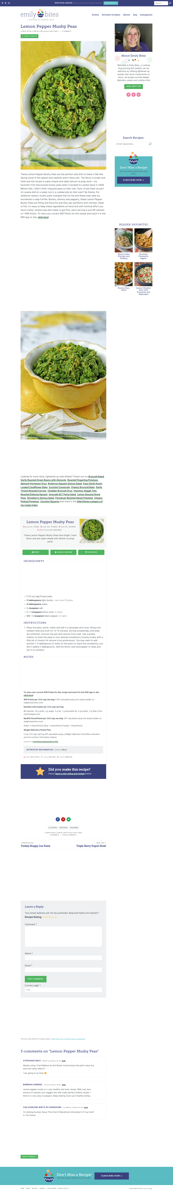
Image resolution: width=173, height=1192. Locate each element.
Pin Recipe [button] (92, 552)
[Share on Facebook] (58, 819)
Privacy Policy (63, 1188)
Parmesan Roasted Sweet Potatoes (74, 498)
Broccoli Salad (96, 476)
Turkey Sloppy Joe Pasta (35, 844)
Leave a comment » (69, 835)
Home (95, 14)
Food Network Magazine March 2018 (45, 741)
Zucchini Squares (49, 501)
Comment (31, 924)
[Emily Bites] (39, 15)
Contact (42, 1188)
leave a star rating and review (69, 773)
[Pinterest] (2, 3)
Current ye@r (33, 985)
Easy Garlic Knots (92, 483)
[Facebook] (5, 3)
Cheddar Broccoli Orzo (60, 490)
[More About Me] (133, 38)
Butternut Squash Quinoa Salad (65, 483)
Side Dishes (63, 827)
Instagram (146, 14)
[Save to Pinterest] (63, 819)
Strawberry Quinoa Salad (40, 498)
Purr (151, 1188)
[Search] (170, 3)
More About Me (134, 86)
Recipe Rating (33, 917)
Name (29, 953)
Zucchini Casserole (59, 487)
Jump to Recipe (30, 36)
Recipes (35, 1188)
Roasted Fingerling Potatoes (82, 480)
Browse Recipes (111, 14)
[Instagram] (8, 3)
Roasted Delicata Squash (34, 494)
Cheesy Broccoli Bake (83, 487)
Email (28, 965)
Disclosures (51, 1188)
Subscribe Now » (111, 3)
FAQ (135, 14)
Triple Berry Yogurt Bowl (91, 844)
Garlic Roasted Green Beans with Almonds (43, 480)
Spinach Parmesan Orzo (34, 483)
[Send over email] (68, 819)
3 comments (66, 31)
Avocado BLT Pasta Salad (62, 494)
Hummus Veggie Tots (85, 490)
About (126, 14)
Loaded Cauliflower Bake (34, 487)
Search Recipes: (133, 137)
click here (43, 217)
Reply (63, 1061)
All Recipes (53, 827)
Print (36, 552)
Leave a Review (64, 552)
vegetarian (74, 827)
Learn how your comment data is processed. (68, 1039)
